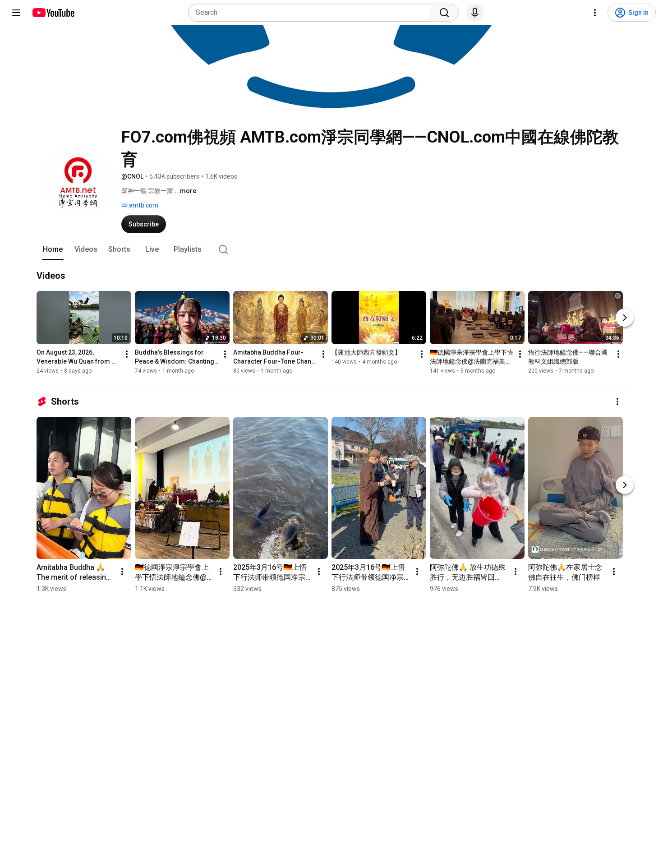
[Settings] (594, 12)
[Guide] (16, 12)
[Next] (625, 318)
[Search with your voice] (475, 13)
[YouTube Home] (53, 12)
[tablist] (331, 249)
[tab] (53, 249)
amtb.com (143, 205)
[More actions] (127, 354)
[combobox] (312, 12)
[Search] (444, 13)
